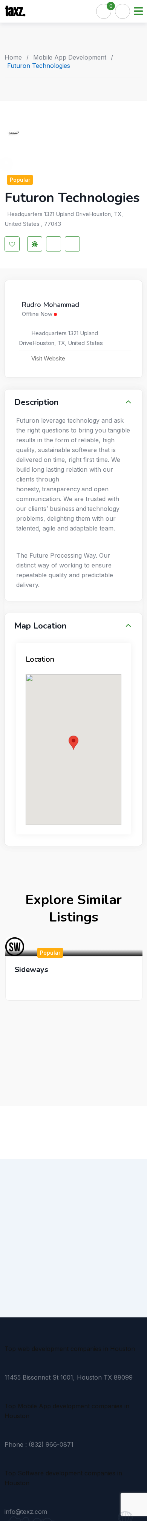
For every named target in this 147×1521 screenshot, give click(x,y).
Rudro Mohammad (50, 305)
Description (36, 402)
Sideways (31, 969)
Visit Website (48, 358)
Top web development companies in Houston (70, 1348)
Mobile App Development (69, 57)
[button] (73, 743)
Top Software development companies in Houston (63, 1478)
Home (13, 57)
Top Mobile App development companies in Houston (67, 1411)
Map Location (40, 626)
